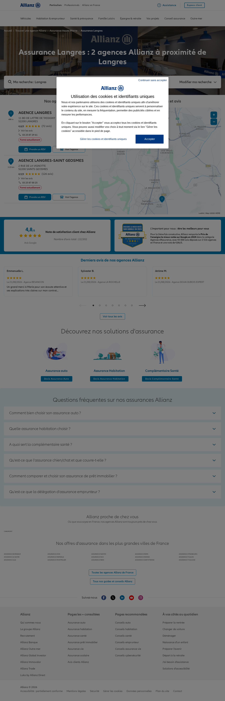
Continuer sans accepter (152, 80)
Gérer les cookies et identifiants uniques (103, 139)
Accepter (149, 139)
